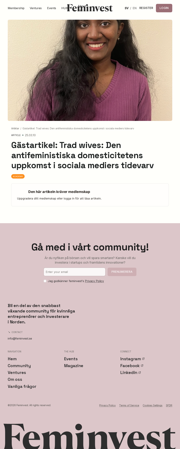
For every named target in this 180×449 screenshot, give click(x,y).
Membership (16, 8)
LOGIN (164, 8)
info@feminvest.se (20, 338)
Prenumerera (122, 271)
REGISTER (146, 8)
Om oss (15, 379)
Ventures (36, 8)
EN (135, 8)
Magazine (73, 365)
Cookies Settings (152, 405)
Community (19, 365)
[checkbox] (45, 281)
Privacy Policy (94, 281)
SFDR (169, 405)
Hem (12, 358)
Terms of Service (129, 405)
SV (126, 8)
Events (51, 8)
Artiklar (15, 128)
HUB (64, 8)
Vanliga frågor (22, 386)
